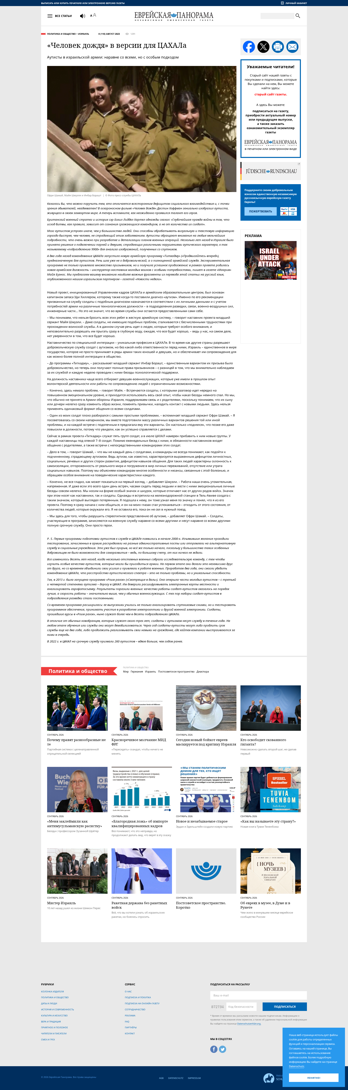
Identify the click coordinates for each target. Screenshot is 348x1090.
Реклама (130, 1015)
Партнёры (131, 1027)
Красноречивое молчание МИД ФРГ (139, 742)
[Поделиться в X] (263, 47)
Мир (126, 671)
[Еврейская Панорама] (174, 16)
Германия (137, 671)
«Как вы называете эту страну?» (268, 821)
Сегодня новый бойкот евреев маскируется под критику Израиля (206, 742)
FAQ (127, 1021)
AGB (161, 1078)
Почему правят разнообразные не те (76, 742)
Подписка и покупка (138, 997)
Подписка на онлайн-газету (142, 1003)
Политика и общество (61, 33)
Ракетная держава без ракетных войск (139, 905)
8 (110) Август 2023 (109, 33)
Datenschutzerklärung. (249, 1023)
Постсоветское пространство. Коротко (201, 905)
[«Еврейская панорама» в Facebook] (214, 1048)
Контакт (130, 1033)
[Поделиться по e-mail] (292, 47)
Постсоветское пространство (176, 671)
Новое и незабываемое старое (202, 821)
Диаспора (203, 671)
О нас (128, 991)
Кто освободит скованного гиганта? (263, 742)
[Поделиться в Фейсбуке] (249, 47)
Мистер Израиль (61, 903)
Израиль (83, 33)
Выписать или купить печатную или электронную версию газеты (83, 3)
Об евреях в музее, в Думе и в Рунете (265, 905)
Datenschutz (175, 1078)
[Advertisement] (272, 311)
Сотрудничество (135, 1009)
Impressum (194, 1078)
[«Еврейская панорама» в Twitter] (222, 1048)
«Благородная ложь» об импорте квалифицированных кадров (140, 823)
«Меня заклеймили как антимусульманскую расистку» (74, 823)
